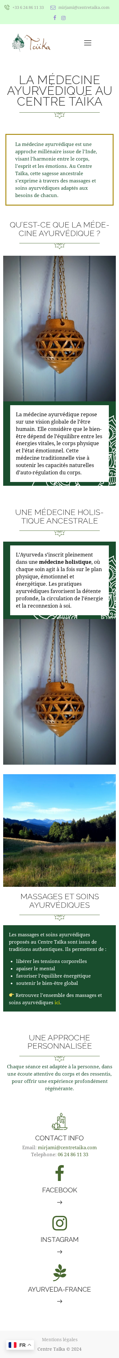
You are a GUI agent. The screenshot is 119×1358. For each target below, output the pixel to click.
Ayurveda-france (59, 1289)
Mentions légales (59, 1339)
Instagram (60, 1239)
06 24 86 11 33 (73, 1154)
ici (57, 1002)
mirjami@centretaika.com (67, 1147)
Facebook (59, 1190)
